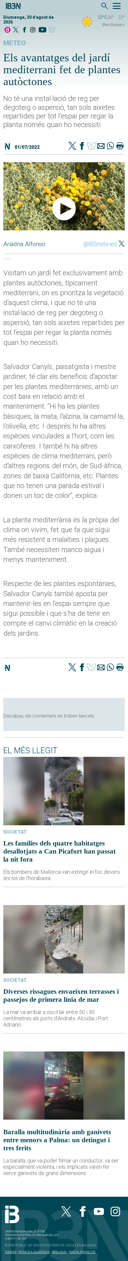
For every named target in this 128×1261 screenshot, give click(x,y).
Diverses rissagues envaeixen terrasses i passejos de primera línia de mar (61, 995)
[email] (101, 146)
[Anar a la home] (7, 30)
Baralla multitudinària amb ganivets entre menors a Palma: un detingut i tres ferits (57, 1140)
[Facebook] (24, 30)
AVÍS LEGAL (59, 1252)
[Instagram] (33, 30)
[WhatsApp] (110, 146)
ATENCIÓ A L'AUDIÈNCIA (34, 1252)
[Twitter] (72, 146)
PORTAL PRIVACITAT (82, 1252)
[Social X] (16, 30)
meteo (14, 43)
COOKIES (10, 1252)
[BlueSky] (53, 30)
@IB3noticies (100, 244)
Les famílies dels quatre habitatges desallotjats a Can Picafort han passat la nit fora (59, 851)
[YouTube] (42, 30)
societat (15, 832)
